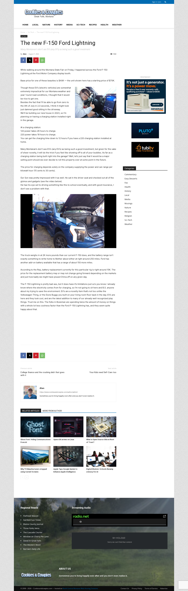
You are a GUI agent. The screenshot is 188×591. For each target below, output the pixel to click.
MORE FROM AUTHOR (52, 411)
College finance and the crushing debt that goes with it (42, 373)
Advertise (163, 588)
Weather (117, 24)
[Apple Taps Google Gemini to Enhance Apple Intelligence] (68, 456)
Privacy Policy (137, 588)
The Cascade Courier (32, 532)
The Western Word (31, 545)
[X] (29, 60)
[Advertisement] (117, 14)
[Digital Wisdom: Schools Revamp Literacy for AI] (101, 456)
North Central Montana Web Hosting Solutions (80, 588)
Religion (128, 216)
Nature (46, 24)
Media (69, 24)
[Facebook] (23, 60)
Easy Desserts (131, 178)
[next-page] (26, 477)
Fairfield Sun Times (32, 520)
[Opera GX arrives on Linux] (68, 427)
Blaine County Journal (33, 524)
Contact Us (125, 588)
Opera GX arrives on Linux (63, 439)
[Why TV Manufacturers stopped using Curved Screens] (36, 456)
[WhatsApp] (42, 60)
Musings (128, 203)
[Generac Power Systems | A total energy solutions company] (145, 96)
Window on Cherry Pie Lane (36, 536)
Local (35, 24)
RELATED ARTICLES (30, 411)
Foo (126, 182)
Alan (24, 54)
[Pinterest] (36, 60)
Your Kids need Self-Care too (102, 372)
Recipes (93, 24)
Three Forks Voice (31, 528)
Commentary (130, 174)
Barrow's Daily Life (31, 549)
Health (104, 24)
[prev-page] (22, 477)
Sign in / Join (156, 2)
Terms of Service (151, 588)
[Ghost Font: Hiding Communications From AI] (36, 427)
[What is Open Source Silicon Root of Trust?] (101, 427)
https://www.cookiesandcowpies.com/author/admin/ (59, 392)
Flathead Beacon (31, 516)
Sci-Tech (81, 24)
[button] (165, 2)
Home (25, 24)
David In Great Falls (32, 540)
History (58, 24)
